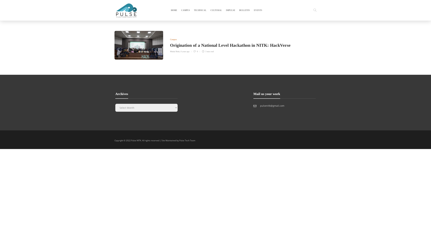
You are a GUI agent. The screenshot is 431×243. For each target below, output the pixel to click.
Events (258, 10)
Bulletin (244, 10)
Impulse (230, 10)
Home (174, 10)
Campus (185, 10)
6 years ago (185, 51)
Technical (200, 10)
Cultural (216, 10)
